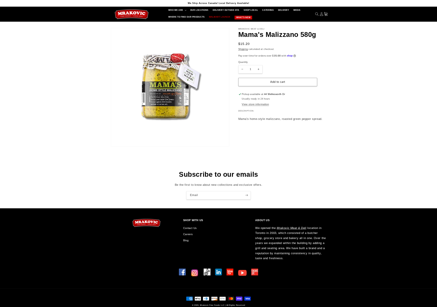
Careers (188, 234)
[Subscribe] (247, 195)
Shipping (243, 49)
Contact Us (190, 228)
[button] (177, 10)
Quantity (243, 62)
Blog (186, 240)
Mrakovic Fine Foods (210, 305)
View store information (255, 104)
